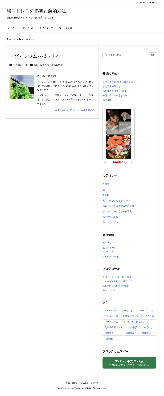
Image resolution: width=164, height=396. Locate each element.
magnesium (111, 310)
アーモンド (127, 310)
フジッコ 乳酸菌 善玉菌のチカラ (118, 81)
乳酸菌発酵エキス (114, 327)
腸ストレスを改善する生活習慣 (118, 206)
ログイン (106, 243)
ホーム (12, 39)
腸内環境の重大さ (111, 86)
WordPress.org (110, 256)
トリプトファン (130, 316)
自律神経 (146, 333)
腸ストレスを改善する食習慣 (48, 65)
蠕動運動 (109, 338)
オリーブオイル (145, 310)
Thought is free (99, 388)
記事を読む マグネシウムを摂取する (74, 110)
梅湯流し (148, 327)
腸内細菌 (106, 99)
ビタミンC (148, 316)
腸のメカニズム (110, 222)
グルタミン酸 (111, 316)
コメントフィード (111, 252)
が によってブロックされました (131, 364)
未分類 (105, 195)
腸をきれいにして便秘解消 (115, 285)
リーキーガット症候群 (138, 321)
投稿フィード (109, 247)
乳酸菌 (105, 184)
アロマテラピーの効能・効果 (117, 276)
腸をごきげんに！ (111, 290)
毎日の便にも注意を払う (114, 95)
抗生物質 (132, 327)
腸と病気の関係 (110, 216)
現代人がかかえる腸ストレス (117, 200)
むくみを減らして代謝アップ (117, 281)
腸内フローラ (111, 333)
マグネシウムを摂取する (34, 56)
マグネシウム (111, 321)
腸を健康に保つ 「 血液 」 (115, 90)
